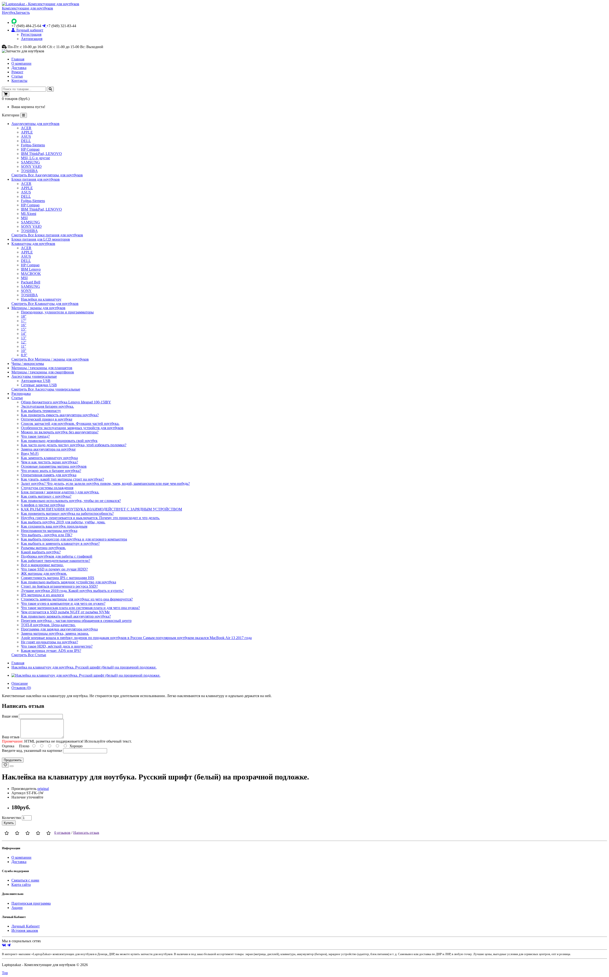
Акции (17, 908)
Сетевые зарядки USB (39, 385)
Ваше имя (10, 716)
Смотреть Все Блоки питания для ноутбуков (47, 235)
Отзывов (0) (21, 688)
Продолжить (13, 760)
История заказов (24, 930)
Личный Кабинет (25, 926)
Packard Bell (30, 282)
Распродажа (21, 394)
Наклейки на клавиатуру (41, 299)
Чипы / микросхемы (27, 364)
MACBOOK (31, 274)
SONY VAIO (31, 166)
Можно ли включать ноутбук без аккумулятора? (59, 432)
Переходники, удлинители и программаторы (57, 312)
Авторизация (31, 39)
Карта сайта (21, 885)
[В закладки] (5, 765)
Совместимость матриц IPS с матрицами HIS (57, 578)
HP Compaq (30, 149)
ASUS (26, 136)
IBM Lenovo (31, 269)
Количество (11, 818)
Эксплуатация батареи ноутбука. (47, 406)
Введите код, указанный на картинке (32, 751)
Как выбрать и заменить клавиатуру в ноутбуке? (60, 543)
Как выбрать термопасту (41, 411)
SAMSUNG (30, 162)
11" (23, 346)
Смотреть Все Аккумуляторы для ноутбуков (47, 175)
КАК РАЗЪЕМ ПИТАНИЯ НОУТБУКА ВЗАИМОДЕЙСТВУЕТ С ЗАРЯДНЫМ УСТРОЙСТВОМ (101, 509)
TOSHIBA (29, 171)
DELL (26, 141)
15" (23, 329)
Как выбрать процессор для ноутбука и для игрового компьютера (74, 539)
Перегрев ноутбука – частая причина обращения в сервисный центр (76, 621)
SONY (26, 291)
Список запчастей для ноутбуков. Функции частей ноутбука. (70, 424)
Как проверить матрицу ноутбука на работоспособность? (67, 513)
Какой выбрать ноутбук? (41, 552)
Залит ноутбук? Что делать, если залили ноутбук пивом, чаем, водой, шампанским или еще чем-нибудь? (105, 483)
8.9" (24, 355)
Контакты (19, 81)
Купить (9, 823)
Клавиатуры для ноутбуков (33, 244)
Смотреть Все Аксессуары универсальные (45, 389)
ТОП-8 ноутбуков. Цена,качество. (48, 625)
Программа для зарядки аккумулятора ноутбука (59, 629)
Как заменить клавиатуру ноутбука (49, 458)
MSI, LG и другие (35, 158)
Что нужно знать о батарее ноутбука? (51, 471)
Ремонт (17, 72)
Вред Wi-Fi (30, 453)
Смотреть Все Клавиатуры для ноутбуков (45, 304)
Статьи (17, 76)
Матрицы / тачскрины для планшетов (41, 368)
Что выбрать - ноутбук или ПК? (46, 535)
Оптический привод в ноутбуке (46, 419)
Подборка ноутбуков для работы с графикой (56, 556)
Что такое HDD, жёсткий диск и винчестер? (57, 646)
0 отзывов (62, 832)
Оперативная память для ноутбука (48, 475)
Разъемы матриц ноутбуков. (43, 548)
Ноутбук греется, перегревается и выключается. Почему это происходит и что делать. (90, 518)
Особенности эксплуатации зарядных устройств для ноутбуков (72, 428)
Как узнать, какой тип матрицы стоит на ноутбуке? (62, 479)
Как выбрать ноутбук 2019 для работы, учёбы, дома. (63, 522)
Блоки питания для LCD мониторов (40, 239)
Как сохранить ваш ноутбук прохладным (54, 526)
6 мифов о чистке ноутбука (43, 505)
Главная (17, 59)
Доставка (18, 68)
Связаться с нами (25, 880)
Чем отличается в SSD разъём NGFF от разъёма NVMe (65, 612)
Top (5, 973)
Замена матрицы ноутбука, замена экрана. (55, 633)
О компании (21, 63)
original (43, 789)
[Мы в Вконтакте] (4, 945)
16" (23, 325)
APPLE (27, 132)
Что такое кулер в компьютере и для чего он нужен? (63, 603)
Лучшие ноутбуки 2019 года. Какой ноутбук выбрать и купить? (72, 591)
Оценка (8, 746)
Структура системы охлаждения (47, 488)
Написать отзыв (86, 832)
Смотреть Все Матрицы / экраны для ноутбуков (50, 359)
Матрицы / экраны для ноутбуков (38, 308)
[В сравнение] (12, 766)
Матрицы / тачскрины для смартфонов (42, 372)
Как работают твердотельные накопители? (55, 561)
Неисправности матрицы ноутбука (49, 531)
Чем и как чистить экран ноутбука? (49, 462)
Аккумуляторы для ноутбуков (35, 124)
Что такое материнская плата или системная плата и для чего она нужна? (80, 608)
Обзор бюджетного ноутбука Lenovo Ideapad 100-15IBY (66, 402)
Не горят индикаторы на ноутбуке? (49, 642)
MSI (24, 218)
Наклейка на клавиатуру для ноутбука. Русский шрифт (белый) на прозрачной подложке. (84, 667)
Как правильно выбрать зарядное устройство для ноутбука (68, 582)
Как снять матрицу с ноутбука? (46, 496)
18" (23, 316)
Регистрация (31, 34)
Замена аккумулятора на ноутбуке (48, 449)
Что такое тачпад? (35, 436)
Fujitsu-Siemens (33, 145)
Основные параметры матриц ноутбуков (54, 466)
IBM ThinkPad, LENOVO (41, 154)
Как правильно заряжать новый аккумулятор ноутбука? (66, 616)
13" (23, 338)
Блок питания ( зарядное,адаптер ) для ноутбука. (60, 492)
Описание (19, 683)
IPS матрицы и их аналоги (42, 595)
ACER (26, 128)
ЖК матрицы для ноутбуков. (44, 573)
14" (23, 334)
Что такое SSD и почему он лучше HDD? (54, 569)
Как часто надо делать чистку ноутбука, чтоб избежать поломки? (73, 445)
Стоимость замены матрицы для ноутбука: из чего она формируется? (77, 599)
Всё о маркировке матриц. (42, 565)
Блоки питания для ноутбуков (35, 179)
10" (23, 351)
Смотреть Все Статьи (28, 655)
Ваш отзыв (11, 737)
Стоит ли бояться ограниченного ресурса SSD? (59, 586)
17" (23, 321)
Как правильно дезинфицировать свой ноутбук (59, 441)
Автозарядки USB (35, 381)
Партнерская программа (31, 903)
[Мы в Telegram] (8, 945)
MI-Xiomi (28, 214)
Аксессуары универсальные (34, 376)
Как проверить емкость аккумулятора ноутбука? (60, 415)
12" (23, 342)
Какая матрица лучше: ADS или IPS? (51, 651)
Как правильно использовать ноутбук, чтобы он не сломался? (71, 501)
